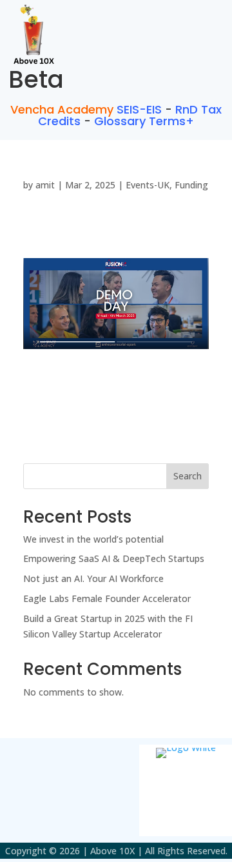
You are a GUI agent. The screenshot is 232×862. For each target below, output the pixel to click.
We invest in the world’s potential (93, 539)
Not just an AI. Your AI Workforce (93, 578)
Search (187, 476)
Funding (191, 185)
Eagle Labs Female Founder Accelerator (107, 598)
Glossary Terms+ (144, 121)
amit (45, 185)
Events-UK (147, 185)
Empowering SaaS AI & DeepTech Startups (113, 558)
